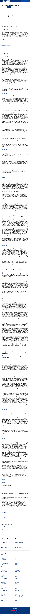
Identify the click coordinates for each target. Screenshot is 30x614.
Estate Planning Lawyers (4, 560)
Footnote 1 (18, 242)
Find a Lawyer (3, 554)
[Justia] (6, 1)
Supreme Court (3, 583)
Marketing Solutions (18, 590)
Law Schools (17, 566)
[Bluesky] (16, 610)
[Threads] (15, 610)
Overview (3, 526)
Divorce (16, 558)
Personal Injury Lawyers (4, 563)
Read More (3, 18)
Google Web (3, 515)
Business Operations (4, 569)
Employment (3, 570)
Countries (2, 599)
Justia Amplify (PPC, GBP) (18, 596)
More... (2, 564)
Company (13, 611)
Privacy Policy (24, 611)
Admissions (16, 569)
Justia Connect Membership (19, 591)
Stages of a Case (4, 547)
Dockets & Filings (3, 587)
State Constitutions (18, 579)
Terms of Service (19, 611)
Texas (16, 587)
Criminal (16, 557)
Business (2, 566)
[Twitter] (17, 610)
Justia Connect (5, 611)
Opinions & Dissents (5, 45)
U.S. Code (2, 581)
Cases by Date (3, 540)
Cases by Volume (4, 542)
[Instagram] (14, 610)
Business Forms (3, 594)
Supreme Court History (19, 542)
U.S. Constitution (3, 579)
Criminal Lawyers (3, 558)
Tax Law (2, 575)
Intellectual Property (4, 571)
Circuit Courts (3, 584)
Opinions (3, 529)
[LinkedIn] (11, 610)
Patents (2, 596)
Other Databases (4, 590)
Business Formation (4, 567)
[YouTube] (12, 610)
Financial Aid (17, 570)
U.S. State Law (17, 578)
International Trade (4, 572)
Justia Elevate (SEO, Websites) (19, 595)
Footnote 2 (3, 482)
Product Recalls (3, 595)
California (16, 583)
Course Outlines (17, 571)
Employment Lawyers (4, 559)
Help (15, 611)
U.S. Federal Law (4, 578)
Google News (4, 517)
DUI (15, 559)
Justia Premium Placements (19, 594)
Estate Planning (17, 560)
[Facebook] (13, 610)
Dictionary (16, 567)
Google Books (4, 514)
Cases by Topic (17, 540)
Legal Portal (9, 611)
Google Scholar (4, 512)
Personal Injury (17, 563)
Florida (16, 584)
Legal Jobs (2, 591)
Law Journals (17, 572)
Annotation (6, 527)
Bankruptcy (16, 555)
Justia (16, 608)
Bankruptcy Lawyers (4, 555)
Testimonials (17, 599)
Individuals (17, 554)
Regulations (3, 582)
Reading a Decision (18, 547)
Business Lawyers (3, 557)
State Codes (16, 581)
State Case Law (17, 582)
